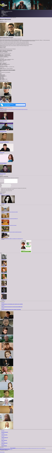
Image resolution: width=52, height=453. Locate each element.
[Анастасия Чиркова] (7, 397)
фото (8, 449)
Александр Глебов (3, 131)
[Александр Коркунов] (6, 119)
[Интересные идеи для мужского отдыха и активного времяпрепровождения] (5, 231)
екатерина (23, 448)
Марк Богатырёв (3, 173)
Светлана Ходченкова (4, 279)
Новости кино (3, 12)
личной (29, 448)
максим (31, 448)
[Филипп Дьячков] (4, 265)
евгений (21, 448)
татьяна (44, 448)
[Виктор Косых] (6, 342)
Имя (0, 184)
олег (38, 448)
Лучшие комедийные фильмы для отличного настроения (8, 225)
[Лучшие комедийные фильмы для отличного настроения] (5, 224)
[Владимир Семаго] (6, 381)
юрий (11, 449)
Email (1, 185)
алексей (4, 448)
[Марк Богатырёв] (6, 172)
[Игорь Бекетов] (6, 413)
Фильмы (2, 13)
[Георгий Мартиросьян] (4, 272)
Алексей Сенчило (3, 299)
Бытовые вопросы (4, 15)
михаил (34, 448)
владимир (17, 448)
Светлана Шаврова (3, 163)
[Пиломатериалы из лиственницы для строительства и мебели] (5, 211)
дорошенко (6, 107)
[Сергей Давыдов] (6, 334)
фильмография (10, 107)
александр (1, 448)
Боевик (4, 14)
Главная (1, 17)
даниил (4, 107)
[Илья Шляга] (4, 292)
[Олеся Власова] (4, 285)
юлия (10, 449)
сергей (43, 448)
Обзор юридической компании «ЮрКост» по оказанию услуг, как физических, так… (12, 238)
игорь (26, 448)
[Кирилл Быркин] (6, 405)
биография (1, 107)
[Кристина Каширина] (6, 389)
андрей (8, 448)
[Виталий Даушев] (6, 318)
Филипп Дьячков (3, 266)
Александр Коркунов (3, 120)
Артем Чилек (2, 152)
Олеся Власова (3, 286)
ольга (40, 448)
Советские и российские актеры (6, 11)
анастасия (6, 448)
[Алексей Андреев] (6, 350)
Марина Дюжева (3, 259)
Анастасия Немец (3, 203)
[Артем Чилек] (6, 151)
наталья (36, 448)
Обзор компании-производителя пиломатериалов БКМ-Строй (9, 218)
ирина (27, 448)
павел (41, 448)
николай (37, 448)
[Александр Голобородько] (6, 140)
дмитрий (19, 448)
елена (25, 448)
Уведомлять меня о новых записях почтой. (6, 190)
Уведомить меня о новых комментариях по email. (7, 189)
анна (9, 448)
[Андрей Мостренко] (6, 326)
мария (32, 448)
